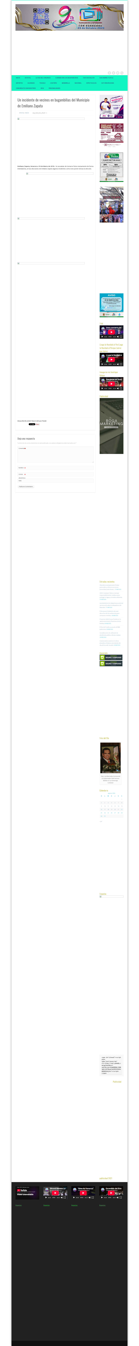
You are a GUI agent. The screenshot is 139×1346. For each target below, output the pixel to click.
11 (108, 806)
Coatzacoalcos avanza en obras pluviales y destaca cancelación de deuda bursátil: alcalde (110, 643)
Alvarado (31, 83)
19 (111, 809)
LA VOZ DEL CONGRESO (43, 78)
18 (108, 809)
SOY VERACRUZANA (107, 83)
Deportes (19, 83)
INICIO (27, 113)
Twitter (113, 73)
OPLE (42, 88)
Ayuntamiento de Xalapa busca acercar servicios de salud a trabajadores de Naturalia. (111, 605)
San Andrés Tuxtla (106, 78)
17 (105, 809)
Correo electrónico (22, 476)
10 (105, 806)
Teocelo (42, 83)
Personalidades (54, 88)
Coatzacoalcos (89, 78)
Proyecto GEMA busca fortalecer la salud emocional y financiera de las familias (110, 621)
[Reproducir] (102, 337)
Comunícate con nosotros (26, 88)
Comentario (22, 448)
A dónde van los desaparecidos (66, 78)
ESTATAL (28, 78)
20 (115, 809)
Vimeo (117, 73)
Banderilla (66, 83)
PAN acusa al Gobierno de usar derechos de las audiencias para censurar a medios (109, 613)
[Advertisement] (69, 50)
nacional (78, 83)
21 (118, 809)
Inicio (18, 78)
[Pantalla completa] (121, 337)
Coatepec (53, 83)
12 (111, 806)
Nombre (22, 468)
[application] (111, 332)
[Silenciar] (118, 337)
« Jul (101, 821)
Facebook (109, 73)
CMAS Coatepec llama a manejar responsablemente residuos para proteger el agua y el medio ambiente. (111, 595)
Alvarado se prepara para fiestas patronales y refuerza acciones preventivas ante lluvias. (109, 587)
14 (118, 806)
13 (115, 806)
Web (20, 481)
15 (121, 806)
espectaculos (91, 83)
